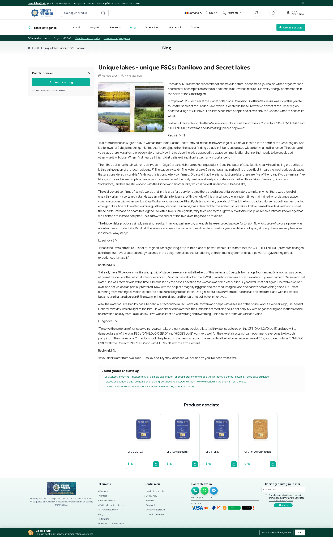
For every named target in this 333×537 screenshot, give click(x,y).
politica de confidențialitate (281, 500)
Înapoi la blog (63, 82)
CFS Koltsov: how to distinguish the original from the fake (213, 381)
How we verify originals (117, 38)
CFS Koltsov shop (114, 376)
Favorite (149, 500)
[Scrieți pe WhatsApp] (204, 491)
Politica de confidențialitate (112, 505)
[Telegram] (214, 491)
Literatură (175, 27)
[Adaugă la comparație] (151, 437)
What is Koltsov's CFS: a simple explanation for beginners (156, 376)
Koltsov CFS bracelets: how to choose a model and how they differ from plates (149, 386)
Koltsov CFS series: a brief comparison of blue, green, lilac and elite (143, 381)
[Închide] (303, 3)
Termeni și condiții (108, 500)
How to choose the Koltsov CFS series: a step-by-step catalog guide (229, 376)
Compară (150, 505)
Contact (196, 27)
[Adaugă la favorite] (142, 437)
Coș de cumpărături (155, 510)
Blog (133, 27)
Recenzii (115, 27)
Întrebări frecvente (155, 514)
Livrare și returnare (108, 510)
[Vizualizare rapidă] (134, 437)
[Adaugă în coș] (156, 464)
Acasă (76, 27)
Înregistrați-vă (37, 3)
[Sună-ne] (195, 491)
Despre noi (104, 491)
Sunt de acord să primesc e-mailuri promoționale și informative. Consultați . (286, 498)
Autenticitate (118, 523)
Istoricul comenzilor (155, 491)
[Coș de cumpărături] (273, 13)
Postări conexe (42, 73)
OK (300, 532)
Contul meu (151, 496)
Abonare (283, 505)
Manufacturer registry (87, 38)
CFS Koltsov (104, 523)
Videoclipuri (152, 27)
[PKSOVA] (42, 13)
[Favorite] (257, 13)
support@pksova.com (201, 497)
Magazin (95, 27)
